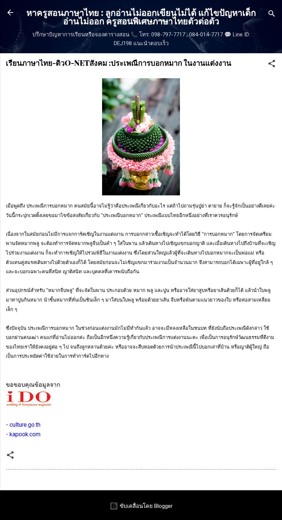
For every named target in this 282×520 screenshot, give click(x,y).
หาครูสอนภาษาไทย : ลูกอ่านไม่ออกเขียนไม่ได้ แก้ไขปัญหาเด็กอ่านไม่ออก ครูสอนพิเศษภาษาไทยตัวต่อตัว (141, 16)
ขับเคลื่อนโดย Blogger (145, 506)
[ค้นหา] (271, 15)
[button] (271, 65)
